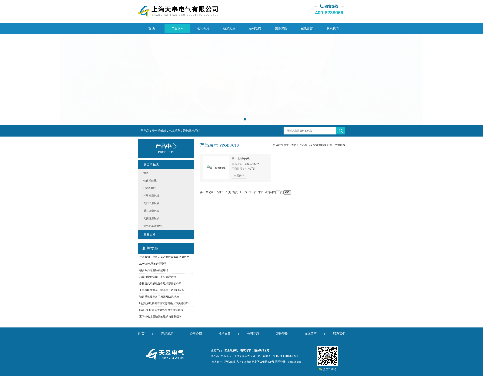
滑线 (146, 172)
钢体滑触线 (150, 180)
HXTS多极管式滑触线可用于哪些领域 (161, 309)
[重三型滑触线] (216, 167)
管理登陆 (280, 361)
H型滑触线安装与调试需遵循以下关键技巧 (164, 303)
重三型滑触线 (337, 145)
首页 (294, 145)
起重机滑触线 (151, 195)
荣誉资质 (281, 28)
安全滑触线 (319, 145)
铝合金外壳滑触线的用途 (153, 270)
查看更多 (150, 234)
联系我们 (333, 28)
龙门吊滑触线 (151, 203)
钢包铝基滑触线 (152, 225)
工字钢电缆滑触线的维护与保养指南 (160, 316)
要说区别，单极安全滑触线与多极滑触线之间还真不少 (166, 257)
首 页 (151, 28)
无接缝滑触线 (151, 218)
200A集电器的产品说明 (153, 263)
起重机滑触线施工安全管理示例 (157, 276)
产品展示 (178, 28)
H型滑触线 (149, 188)
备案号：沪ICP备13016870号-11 (281, 356)
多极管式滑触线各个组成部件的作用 (160, 283)
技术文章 (229, 28)
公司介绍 (203, 28)
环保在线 (230, 361)
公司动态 (255, 28)
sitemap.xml (294, 361)
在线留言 (307, 28)
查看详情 (239, 175)
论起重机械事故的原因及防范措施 (159, 296)
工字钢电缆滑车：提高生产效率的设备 (161, 290)
